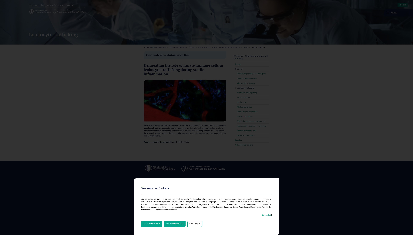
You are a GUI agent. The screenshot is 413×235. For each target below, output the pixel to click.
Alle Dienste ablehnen (174, 224)
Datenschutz (267, 215)
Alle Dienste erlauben (151, 224)
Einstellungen (194, 224)
